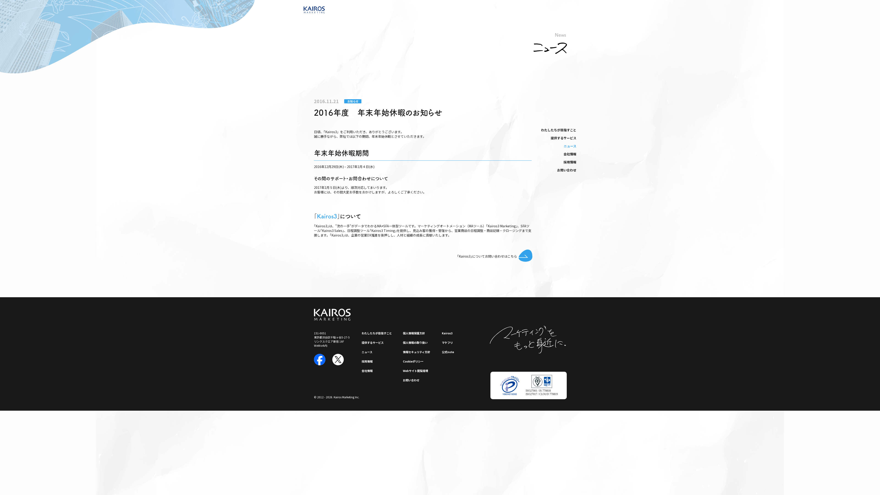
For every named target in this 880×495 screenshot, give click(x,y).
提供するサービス (563, 138)
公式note (448, 352)
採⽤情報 (570, 162)
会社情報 (570, 154)
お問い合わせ (566, 170)
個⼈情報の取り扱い (415, 342)
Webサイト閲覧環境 (415, 371)
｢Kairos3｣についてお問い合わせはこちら (487, 256)
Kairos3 (327, 216)
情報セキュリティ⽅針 (416, 352)
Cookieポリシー (413, 361)
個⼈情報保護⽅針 (414, 333)
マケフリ (447, 342)
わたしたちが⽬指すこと (558, 130)
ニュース (570, 146)
